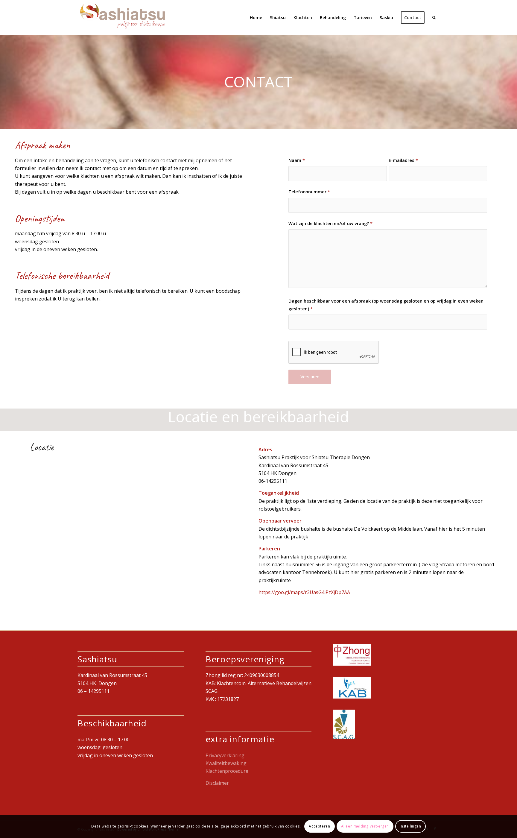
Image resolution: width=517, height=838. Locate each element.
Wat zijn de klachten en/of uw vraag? (330, 223)
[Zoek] (434, 17)
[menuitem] (256, 17)
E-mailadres (403, 160)
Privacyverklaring (225, 755)
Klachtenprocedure (227, 771)
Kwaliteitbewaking (226, 763)
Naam (296, 160)
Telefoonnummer (309, 192)
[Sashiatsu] (122, 17)
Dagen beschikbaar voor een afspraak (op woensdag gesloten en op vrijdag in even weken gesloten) (385, 305)
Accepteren (319, 826)
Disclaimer (217, 783)
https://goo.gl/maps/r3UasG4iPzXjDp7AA (304, 592)
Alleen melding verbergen (365, 826)
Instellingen (410, 826)
